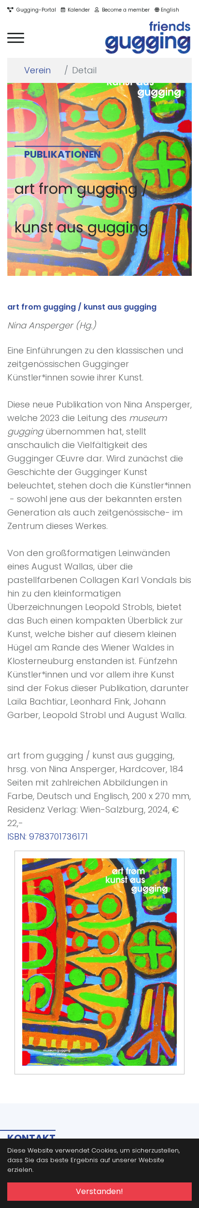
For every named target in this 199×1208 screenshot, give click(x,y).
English (169, 10)
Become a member (124, 10)
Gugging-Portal (35, 10)
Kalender (77, 10)
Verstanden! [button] (99, 1191)
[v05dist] (148, 37)
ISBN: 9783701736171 (47, 836)
